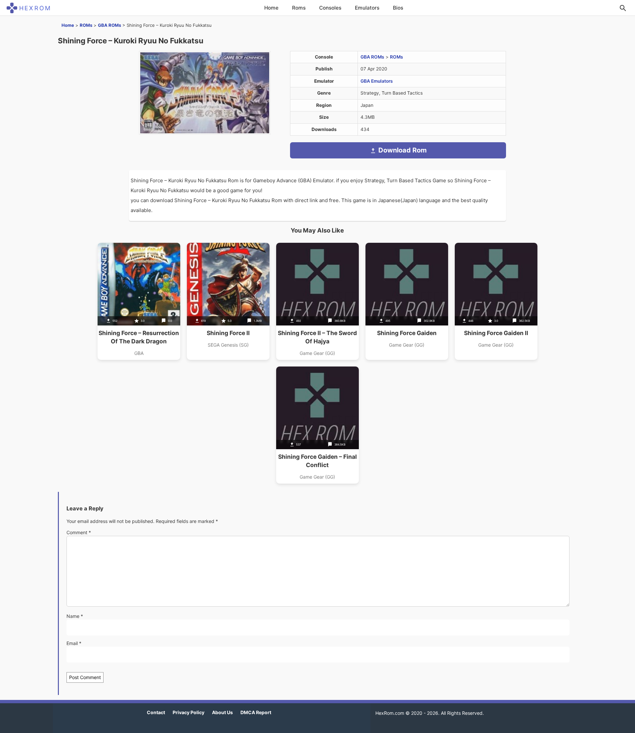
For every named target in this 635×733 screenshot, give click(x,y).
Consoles (330, 8)
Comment (78, 532)
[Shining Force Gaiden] (406, 301)
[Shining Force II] (228, 301)
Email (73, 643)
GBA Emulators (376, 81)
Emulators (367, 8)
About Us (222, 712)
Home (271, 8)
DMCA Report (255, 712)
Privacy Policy (188, 712)
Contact (156, 712)
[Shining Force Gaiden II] (496, 301)
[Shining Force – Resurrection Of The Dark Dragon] (139, 301)
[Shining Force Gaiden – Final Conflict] (317, 425)
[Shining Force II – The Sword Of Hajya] (317, 301)
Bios (398, 8)
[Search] (622, 8)
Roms (299, 8)
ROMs (86, 25)
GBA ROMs (109, 25)
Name (74, 616)
